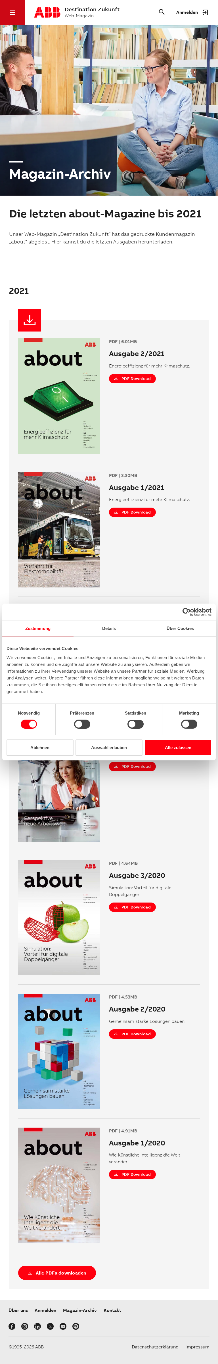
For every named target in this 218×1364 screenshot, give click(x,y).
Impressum (197, 1347)
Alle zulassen (178, 747)
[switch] (82, 724)
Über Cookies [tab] (180, 628)
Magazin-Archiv (80, 1310)
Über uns (18, 1310)
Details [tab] (109, 628)
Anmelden (45, 1310)
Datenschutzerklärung (155, 1347)
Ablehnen (39, 747)
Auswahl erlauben (109, 747)
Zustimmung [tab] (38, 628)
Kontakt (112, 1310)
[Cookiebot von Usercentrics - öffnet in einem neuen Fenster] (186, 612)
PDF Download (136, 378)
